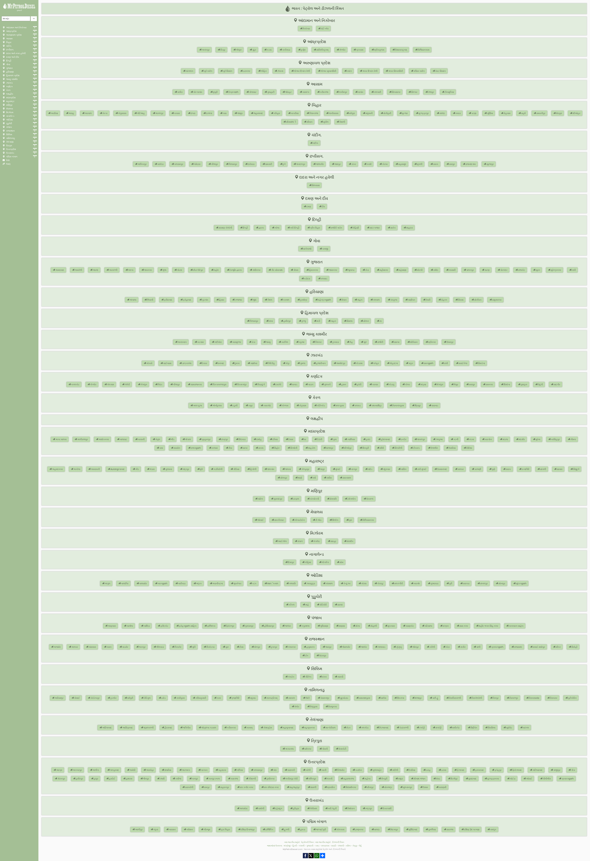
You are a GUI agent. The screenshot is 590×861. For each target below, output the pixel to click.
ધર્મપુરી (130, 697)
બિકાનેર (177, 646)
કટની (455, 439)
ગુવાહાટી (270, 92)
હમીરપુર (287, 321)
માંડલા (505, 439)
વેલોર (296, 706)
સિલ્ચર (414, 92)
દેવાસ (290, 439)
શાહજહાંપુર (294, 787)
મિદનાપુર (394, 829)
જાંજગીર (319, 164)
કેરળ (8, 90)
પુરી (450, 583)
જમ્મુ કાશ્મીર (12, 79)
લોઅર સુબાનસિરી (328, 71)
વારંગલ (525, 727)
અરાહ (71, 113)
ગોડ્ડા (287, 363)
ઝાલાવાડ (381, 646)
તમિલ (348, 845)
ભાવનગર (148, 270)
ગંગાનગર (291, 646)
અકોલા (76, 469)
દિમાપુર (290, 562)
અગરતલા (289, 748)
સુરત (537, 270)
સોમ (341, 562)
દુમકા (237, 363)
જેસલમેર (346, 646)
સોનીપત (477, 299)
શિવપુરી (365, 447)
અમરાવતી (95, 469)
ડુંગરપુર (273, 646)
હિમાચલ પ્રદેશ (13, 75)
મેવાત (343, 299)
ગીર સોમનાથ (277, 270)
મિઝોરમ (9, 112)
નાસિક (403, 469)
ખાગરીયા (294, 113)
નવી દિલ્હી (294, 227)
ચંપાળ (300, 541)
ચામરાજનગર (196, 384)
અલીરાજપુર (82, 439)
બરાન (108, 646)
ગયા (224, 113)
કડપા (268, 49)
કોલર (407, 384)
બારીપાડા (181, 583)
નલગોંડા (364, 727)
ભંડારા (152, 469)
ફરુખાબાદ (479, 770)
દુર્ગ (283, 164)
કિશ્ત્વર (318, 342)
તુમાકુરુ (523, 384)
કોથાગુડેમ (267, 727)
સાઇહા (333, 541)
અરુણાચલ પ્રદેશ (14, 34)
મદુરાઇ (253, 697)
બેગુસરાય (122, 113)
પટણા (473, 113)
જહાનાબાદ (258, 113)
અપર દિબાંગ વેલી (370, 71)
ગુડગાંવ (204, 299)
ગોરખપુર (61, 778)
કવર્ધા (368, 164)
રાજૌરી (380, 342)
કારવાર (375, 384)
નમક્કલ (291, 697)
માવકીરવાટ (279, 520)
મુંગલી (419, 164)
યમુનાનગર (497, 299)
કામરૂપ (305, 92)
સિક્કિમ (9, 134)
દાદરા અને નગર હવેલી (16, 53)
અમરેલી (78, 270)
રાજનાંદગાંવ (470, 164)
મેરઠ (437, 778)
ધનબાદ (220, 363)
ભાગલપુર (159, 113)
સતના (260, 447)
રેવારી (427, 299)
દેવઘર (204, 363)
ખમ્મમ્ (249, 727)
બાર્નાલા (129, 625)
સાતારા (559, 469)
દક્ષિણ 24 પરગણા (471, 829)
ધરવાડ (294, 384)
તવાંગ (349, 71)
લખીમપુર (342, 92)
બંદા (275, 770)
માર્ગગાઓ (307, 248)
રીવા (230, 447)
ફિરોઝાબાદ (517, 770)
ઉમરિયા (452, 447)
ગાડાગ (310, 384)
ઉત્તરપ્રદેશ (11, 149)
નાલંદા (442, 113)
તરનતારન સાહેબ (515, 625)
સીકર (558, 646)
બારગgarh (162, 583)
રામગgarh (428, 363)
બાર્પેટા (180, 92)
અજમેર (57, 646)
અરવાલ (88, 113)
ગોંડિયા (236, 469)
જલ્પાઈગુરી (320, 829)
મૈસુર (455, 384)
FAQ (8, 164)
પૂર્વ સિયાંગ (227, 71)
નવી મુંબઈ (421, 469)
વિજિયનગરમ (423, 49)
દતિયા (275, 439)
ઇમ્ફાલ (295, 498)
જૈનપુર (145, 778)
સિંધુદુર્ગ (575, 469)
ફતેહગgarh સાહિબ (187, 625)
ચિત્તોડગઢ (210, 646)
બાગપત (203, 770)
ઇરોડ (163, 697)
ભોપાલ (188, 439)
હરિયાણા (10, 71)
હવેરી (358, 384)
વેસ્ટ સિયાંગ (440, 71)
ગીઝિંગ (308, 676)
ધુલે (201, 469)
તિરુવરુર (553, 697)
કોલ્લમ (284, 405)
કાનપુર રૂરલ (214, 778)
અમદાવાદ (59, 270)
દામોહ (259, 439)
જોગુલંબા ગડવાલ (208, 727)
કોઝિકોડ (320, 405)
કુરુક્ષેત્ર (303, 299)
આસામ (9, 38)
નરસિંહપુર (555, 439)
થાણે (299, 477)
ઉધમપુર (449, 342)
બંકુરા (155, 829)
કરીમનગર (231, 727)
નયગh (416, 583)
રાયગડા (465, 583)
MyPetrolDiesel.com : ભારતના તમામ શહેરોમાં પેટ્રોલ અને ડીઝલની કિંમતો (314, 849)
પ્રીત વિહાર (314, 227)
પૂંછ (365, 342)
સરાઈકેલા (462, 363)
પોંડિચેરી (323, 604)
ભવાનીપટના (217, 583)
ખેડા (367, 270)
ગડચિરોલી (217, 469)
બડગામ (200, 342)
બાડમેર (125, 646)
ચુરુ (227, 646)
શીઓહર (576, 113)
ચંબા (270, 321)
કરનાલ (285, 299)
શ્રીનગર (432, 342)
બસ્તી (323, 770)
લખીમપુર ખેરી (291, 778)
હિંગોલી (252, 469)
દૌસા (241, 646)
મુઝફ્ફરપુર (423, 113)
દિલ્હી (8, 60)
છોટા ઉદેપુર (197, 270)
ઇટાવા (443, 770)
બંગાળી (302, 845)
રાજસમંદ (517, 646)
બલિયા (239, 770)
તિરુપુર (495, 697)
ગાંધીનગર (256, 270)
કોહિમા (307, 562)
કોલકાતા (340, 829)
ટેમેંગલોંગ (351, 498)
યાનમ (340, 604)
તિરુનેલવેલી (476, 697)
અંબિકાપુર (142, 164)
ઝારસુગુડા (310, 583)
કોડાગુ (391, 384)
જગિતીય (186, 727)
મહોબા (367, 778)
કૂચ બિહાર (225, 829)
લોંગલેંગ (325, 562)
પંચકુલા (393, 299)
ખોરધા (363, 583)
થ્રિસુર (417, 405)
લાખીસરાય (333, 113)
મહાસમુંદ (402, 164)
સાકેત (392, 227)
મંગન (324, 676)
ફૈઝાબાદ (460, 770)
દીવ (323, 206)
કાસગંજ (234, 778)
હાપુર (95, 778)
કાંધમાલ (329, 583)
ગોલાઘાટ (252, 92)
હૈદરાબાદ (168, 727)
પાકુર (410, 363)
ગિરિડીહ (271, 363)
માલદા (377, 829)
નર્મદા (435, 270)
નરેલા (276, 227)
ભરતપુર (142, 646)
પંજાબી (341, 845)
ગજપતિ (292, 583)
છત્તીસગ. (10, 49)
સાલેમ (383, 697)
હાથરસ (128, 778)
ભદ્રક (199, 583)
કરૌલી (432, 646)
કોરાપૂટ (380, 583)
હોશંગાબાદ (385, 439)
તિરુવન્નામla (533, 697)
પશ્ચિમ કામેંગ (419, 71)
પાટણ (487, 270)
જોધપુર (415, 646)
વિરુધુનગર (332, 706)
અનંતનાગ (182, 342)
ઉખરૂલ (369, 498)
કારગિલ (284, 342)
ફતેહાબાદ (186, 299)
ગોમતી (324, 748)
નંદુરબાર (386, 469)
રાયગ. (435, 164)
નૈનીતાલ (313, 808)
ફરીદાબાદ (167, 299)
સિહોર (276, 447)
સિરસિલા (491, 727)
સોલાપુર (283, 477)
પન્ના (161, 447)
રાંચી (445, 363)
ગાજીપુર (556, 770)
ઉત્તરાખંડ (10, 152)
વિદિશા (469, 447)
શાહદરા (409, 227)
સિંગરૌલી (398, 447)
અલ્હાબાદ (114, 770)
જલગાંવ (270, 469)
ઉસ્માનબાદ (442, 469)
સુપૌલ (325, 121)
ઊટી (307, 697)
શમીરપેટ (456, 727)
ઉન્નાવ (425, 787)
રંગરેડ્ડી (422, 727)
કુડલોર (113, 697)
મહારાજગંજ (348, 778)
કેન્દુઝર (346, 583)
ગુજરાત (9, 68)
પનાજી (325, 248)
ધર (304, 439)
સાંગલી (542, 469)
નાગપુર (353, 469)
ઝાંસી (162, 778)
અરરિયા (54, 113)
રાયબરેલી (188, 787)
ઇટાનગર (246, 71)
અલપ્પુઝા (197, 405)
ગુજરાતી (19, 10)
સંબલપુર (484, 583)
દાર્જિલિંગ (269, 829)
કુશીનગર (270, 778)
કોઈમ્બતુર (95, 697)
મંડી (318, 321)
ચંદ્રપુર (185, 469)
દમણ (308, 206)
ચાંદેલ (260, 498)
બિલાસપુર (232, 164)
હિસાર (221, 299)
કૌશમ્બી (252, 778)
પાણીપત (411, 299)
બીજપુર (214, 164)
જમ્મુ (268, 342)
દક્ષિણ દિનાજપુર (247, 829)
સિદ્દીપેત (473, 727)
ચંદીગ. (9, 45)
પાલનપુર (470, 270)
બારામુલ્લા (236, 342)
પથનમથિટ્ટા (376, 405)
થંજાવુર (418, 697)
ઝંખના (280, 71)
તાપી (573, 270)
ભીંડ (172, 439)
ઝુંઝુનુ (398, 646)
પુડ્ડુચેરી (9, 123)
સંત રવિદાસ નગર (271, 787)
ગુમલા (302, 363)
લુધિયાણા (324, 625)
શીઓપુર (347, 447)
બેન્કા (104, 113)
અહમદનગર (57, 469)
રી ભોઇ (318, 520)
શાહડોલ (311, 447)
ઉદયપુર (322, 655)
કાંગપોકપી (314, 498)
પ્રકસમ (359, 49)
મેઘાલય (9, 108)
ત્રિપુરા (9, 145)
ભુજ (164, 270)
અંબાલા (132, 299)
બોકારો (149, 363)
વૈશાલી (342, 121)
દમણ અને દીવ (12, 57)
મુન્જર (404, 113)
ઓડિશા (9, 119)
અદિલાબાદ (107, 727)
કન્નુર (250, 405)
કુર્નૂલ (303, 49)
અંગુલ (107, 583)
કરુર (218, 697)
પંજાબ (9, 127)
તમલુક (493, 829)
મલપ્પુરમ (339, 405)
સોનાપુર (501, 583)
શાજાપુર (329, 447)
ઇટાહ (428, 770)
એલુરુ (238, 49)
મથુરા (400, 778)
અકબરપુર (77, 770)
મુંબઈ (337, 469)
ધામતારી (268, 164)
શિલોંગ (335, 520)
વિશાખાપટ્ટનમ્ (400, 49)
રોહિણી (355, 227)
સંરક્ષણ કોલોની (225, 227)
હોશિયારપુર (269, 625)
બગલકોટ (75, 384)
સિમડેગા (481, 363)
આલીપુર (138, 829)
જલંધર (287, 625)
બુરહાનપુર (205, 439)
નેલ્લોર (342, 49)
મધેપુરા (351, 113)
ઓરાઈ (528, 778)
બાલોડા (160, 164)
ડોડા (253, 342)
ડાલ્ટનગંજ (186, 363)
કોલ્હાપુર (305, 469)
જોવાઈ (260, 520)
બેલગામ (110, 384)
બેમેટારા (196, 164)
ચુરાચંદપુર (277, 498)
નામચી (340, 676)
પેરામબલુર (324, 697)
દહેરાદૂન (278, 808)
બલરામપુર (178, 164)
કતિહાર (276, 113)
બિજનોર (340, 770)
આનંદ (95, 270)
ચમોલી (261, 808)
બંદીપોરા (218, 342)
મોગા (357, 625)
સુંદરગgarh (520, 583)
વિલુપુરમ (313, 706)
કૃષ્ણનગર (358, 829)
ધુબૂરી (215, 92)
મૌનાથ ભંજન (419, 778)
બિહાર (8, 42)
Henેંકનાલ (272, 583)
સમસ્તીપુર (540, 113)
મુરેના (537, 439)
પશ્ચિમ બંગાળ (11, 156)
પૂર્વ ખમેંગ (207, 71)
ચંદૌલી (395, 770)
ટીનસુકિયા (449, 92)
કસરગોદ (267, 405)
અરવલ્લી (112, 270)
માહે (307, 604)
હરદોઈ (111, 778)
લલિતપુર (312, 778)
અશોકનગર (103, 439)
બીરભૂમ (206, 829)
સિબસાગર (395, 92)
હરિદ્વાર (295, 808)
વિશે (8, 160)
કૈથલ (269, 299)
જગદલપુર (300, 164)
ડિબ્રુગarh (233, 92)
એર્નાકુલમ (217, 405)
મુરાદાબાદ (472, 778)
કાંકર (353, 164)
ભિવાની (149, 299)
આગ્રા (59, 770)
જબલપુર (421, 439)
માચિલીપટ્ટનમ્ (322, 49)
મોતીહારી (387, 113)
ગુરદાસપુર (248, 625)
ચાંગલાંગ (189, 71)
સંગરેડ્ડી (438, 727)
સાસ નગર (463, 625)
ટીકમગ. (416, 447)
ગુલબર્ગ (326, 384)
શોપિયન (413, 342)
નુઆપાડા (434, 583)
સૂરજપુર (490, 164)
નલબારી (377, 92)
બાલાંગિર (124, 583)
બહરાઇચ (222, 770)
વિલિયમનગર (368, 520)
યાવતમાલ (346, 477)
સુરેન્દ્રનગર (555, 270)
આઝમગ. (185, 770)
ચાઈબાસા (167, 363)
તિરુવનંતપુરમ (398, 405)
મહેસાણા (402, 270)
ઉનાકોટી (342, 748)
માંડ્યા (423, 384)
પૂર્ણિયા (489, 113)
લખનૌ (329, 778)
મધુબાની (369, 113)
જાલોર (363, 646)
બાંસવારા (92, 646)
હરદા (367, 439)
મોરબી (419, 270)
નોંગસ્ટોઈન (299, 520)
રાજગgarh (195, 447)
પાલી (478, 646)
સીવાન (309, 121)
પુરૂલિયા (432, 829)
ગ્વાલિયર (351, 439)
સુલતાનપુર (407, 787)
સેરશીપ (349, 541)
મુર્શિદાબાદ (412, 829)
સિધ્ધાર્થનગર (350, 787)
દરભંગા (208, 113)
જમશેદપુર (340, 363)
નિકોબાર (306, 28)
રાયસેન (176, 447)
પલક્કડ (357, 405)
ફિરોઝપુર (229, 625)
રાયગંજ (449, 829)
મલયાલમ (325, 845)
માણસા (341, 625)
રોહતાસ (506, 113)
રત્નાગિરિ (525, 469)
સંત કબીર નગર (246, 787)
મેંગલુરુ (439, 384)
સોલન (366, 321)
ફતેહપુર (498, 770)
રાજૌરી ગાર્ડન (336, 227)
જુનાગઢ (350, 270)
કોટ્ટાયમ (302, 405)
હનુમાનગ (310, 646)
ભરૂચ (130, 270)
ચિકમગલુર (241, 384)
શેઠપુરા (558, 113)
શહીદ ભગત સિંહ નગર (488, 625)
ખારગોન (488, 439)
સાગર (245, 447)
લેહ (351, 342)
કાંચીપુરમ (180, 697)
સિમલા (349, 321)
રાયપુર (451, 164)
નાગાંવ (360, 92)
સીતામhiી (290, 121)
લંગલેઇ (316, 541)
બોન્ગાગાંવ (197, 92)
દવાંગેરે (278, 384)
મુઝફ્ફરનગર (493, 778)
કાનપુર (194, 778)
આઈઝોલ (282, 541)
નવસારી (452, 270)
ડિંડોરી (319, 439)
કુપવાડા (335, 342)
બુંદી (193, 646)
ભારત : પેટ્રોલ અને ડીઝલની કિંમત (317, 8)
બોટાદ (179, 270)
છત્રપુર (224, 439)
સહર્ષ (523, 113)
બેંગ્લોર (93, 384)
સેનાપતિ (333, 498)
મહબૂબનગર (309, 727)
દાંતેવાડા (250, 164)
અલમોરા (243, 808)
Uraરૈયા (167, 770)
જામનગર (332, 270)
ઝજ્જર (238, 299)
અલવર (74, 646)
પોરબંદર (503, 270)
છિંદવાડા (242, 439)
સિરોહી (574, 646)
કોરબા (384, 164)
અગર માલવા (61, 439)
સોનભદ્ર (388, 787)
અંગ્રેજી (286, 845)
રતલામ (214, 447)
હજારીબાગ (320, 363)
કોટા (447, 646)
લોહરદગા (393, 363)
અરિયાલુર (58, 697)
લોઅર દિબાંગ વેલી (301, 71)
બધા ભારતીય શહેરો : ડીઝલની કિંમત (329, 842)
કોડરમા (358, 363)
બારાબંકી (291, 770)
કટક (254, 583)
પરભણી (477, 469)
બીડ (137, 469)
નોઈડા (512, 778)
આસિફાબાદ (127, 727)
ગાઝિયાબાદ (537, 770)
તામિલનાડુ (10, 138)
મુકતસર (391, 625)
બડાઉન (358, 770)
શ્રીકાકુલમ (379, 49)
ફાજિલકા (210, 625)
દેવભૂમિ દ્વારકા (235, 270)
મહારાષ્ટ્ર (10, 101)
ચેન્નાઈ (77, 697)
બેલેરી (127, 384)
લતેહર (376, 363)
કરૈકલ (291, 604)
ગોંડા (572, 770)
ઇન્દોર (403, 439)
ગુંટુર (254, 49)
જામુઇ (240, 113)
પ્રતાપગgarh (497, 646)
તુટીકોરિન (571, 697)
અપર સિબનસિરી (395, 71)
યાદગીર (556, 384)
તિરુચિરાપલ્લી (454, 697)
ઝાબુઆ (439, 439)
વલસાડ (323, 278)
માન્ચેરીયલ (330, 727)
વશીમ (329, 477)
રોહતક (444, 299)
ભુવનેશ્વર (237, 583)
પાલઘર (460, 469)
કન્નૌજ (178, 778)
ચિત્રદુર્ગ (261, 384)
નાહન (359, 299)
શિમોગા (506, 384)
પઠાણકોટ (409, 625)
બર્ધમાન (189, 829)
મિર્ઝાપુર (454, 778)
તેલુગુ (355, 845)
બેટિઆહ (140, 113)
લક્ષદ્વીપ (9, 93)
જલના (287, 469)
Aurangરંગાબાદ (117, 469)
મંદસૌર (521, 439)
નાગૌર (463, 646)
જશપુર (337, 164)
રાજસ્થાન (10, 130)
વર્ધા (314, 477)
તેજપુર (430, 92)
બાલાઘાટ (123, 439)
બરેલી (308, 770)
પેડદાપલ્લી (404, 727)
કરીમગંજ (323, 92)
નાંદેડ (369, 469)
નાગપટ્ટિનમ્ (271, 697)
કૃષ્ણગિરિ (235, 697)
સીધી (381, 447)
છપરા (192, 113)
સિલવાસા (315, 185)
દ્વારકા (261, 227)
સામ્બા (396, 342)
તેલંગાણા (10, 141)
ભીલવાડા (160, 646)
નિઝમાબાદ (384, 727)
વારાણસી (442, 787)
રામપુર (206, 787)
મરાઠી (333, 845)
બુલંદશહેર (377, 770)
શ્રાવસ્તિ (330, 787)
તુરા (350, 520)
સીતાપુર (370, 787)
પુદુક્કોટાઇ (343, 697)
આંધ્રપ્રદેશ (11, 31)
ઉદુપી (540, 384)
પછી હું (435, 697)
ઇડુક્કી (235, 405)
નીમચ (573, 439)
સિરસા (460, 299)
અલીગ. (95, 770)
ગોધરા (295, 270)
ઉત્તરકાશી (386, 808)
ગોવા (8, 64)
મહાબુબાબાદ (287, 727)
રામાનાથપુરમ (364, 697)
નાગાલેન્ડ (10, 116)
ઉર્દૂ (360, 845)
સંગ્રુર (445, 625)
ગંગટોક (290, 676)
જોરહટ (288, 92)
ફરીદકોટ (164, 625)
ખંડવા (471, 439)
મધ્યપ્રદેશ (11, 97)
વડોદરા (306, 278)
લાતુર (322, 469)
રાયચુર (471, 384)
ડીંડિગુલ (147, 697)
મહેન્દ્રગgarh (324, 299)
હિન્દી (294, 845)
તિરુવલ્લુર (513, 697)
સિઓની (293, 447)
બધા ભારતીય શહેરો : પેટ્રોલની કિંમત (299, 842)
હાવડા (302, 829)
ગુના (334, 439)
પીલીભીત (546, 778)
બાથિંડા (146, 625)
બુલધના (168, 469)
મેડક (348, 727)
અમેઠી (132, 770)
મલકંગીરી (398, 583)
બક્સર (176, 113)
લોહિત (263, 71)
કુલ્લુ (303, 321)
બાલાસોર (143, 583)
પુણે (493, 469)
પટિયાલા (428, 625)
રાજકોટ (521, 270)
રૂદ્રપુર (368, 808)
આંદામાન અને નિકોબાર (16, 27)
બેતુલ (157, 439)
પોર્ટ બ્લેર (324, 28)
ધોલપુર (257, 646)
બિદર (159, 384)
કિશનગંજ (313, 113)
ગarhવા (253, 363)
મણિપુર (9, 104)
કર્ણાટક (9, 86)
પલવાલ (376, 299)
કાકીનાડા (286, 49)
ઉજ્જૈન (434, 447)
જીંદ (254, 299)
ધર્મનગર (307, 748)
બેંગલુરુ (143, 384)
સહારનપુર (224, 787)
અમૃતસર (111, 625)
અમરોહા (150, 770)
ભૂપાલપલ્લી (148, 727)
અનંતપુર (205, 49)
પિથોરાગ (351, 808)
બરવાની (141, 439)
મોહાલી (373, 625)
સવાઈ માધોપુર (538, 646)
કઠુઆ (301, 342)
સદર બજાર (374, 227)
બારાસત (172, 829)
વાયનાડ (434, 405)
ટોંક (306, 655)
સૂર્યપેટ (508, 727)
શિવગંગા (400, 697)
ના (380, 321)
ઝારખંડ (9, 82)
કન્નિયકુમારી (200, 697)
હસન (343, 384)
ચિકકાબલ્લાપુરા (219, 384)
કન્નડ (317, 845)
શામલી (313, 787)
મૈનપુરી (384, 778)
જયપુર (328, 646)
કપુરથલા (305, 625)
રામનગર (489, 384)
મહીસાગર (383, 270)
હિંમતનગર (313, 270)
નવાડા (458, 113)
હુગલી (286, 829)
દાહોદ (216, 270)
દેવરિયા (411, 770)
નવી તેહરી (332, 808)
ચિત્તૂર (222, 49)
